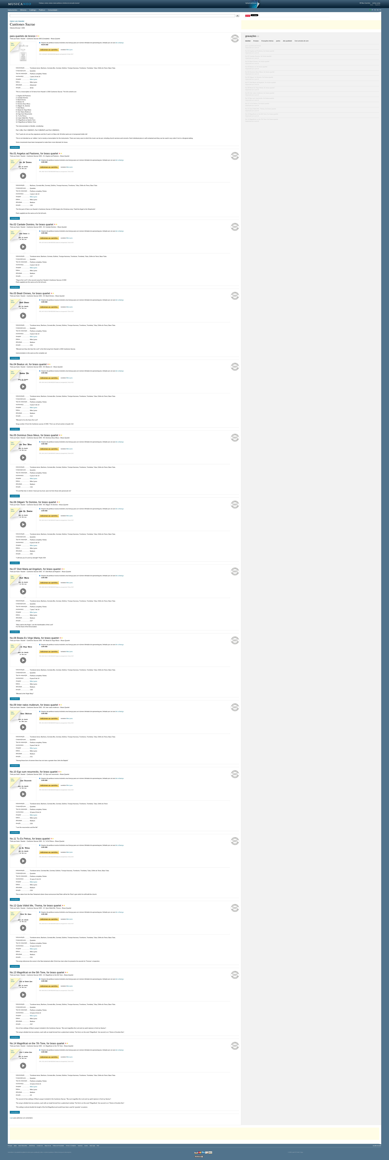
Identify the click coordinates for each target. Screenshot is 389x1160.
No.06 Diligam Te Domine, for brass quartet (259, 78)
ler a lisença (119, 42)
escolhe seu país (377, 1145)
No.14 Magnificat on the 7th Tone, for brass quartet (261, 120)
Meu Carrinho (366, 3)
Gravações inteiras (267, 40)
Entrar (371, 4)
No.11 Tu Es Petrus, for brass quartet (257, 104)
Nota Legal (92, 1145)
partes (278, 40)
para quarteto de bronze (253, 46)
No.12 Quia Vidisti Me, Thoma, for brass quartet (260, 109)
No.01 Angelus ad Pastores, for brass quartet (259, 52)
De (378, 10)
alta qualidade (287, 40)
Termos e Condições (71, 1145)
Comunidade (52, 10)
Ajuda (15, 1145)
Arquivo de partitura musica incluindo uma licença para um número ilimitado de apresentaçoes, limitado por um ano (78, 42)
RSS (98, 1145)
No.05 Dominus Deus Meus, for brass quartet (259, 73)
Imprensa (80, 1145)
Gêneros (23, 10)
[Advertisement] (311, 24)
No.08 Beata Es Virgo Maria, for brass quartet (260, 88)
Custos (86, 1145)
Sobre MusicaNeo (22, 1145)
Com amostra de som (302, 40)
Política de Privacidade (58, 1145)
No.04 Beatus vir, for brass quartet (256, 67)
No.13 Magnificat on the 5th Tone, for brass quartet (261, 115)
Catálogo (32, 10)
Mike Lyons (69, 49)
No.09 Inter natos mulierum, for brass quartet (259, 94)
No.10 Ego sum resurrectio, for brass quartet (259, 99)
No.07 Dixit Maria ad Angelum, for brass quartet (260, 83)
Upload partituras (250, 3)
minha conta (376, 3)
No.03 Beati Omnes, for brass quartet (257, 62)
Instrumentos (12, 10)
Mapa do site (48, 1145)
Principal (10, 1145)
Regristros (377, 4)
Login (11, 1118)
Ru (380, 10)
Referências (32, 1145)
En (375, 10)
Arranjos (256, 40)
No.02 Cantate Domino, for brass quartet (258, 57)
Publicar (42, 10)
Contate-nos (40, 1145)
